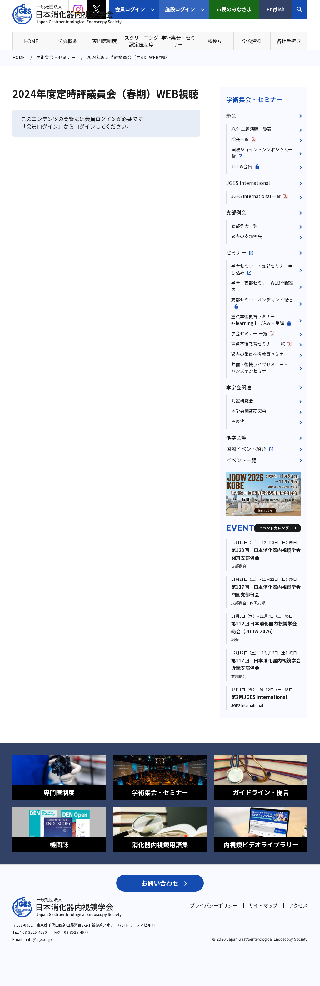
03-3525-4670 (34, 932)
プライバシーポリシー (213, 905)
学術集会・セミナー (254, 99)
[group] (268, 494)
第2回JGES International (259, 697)
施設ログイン (180, 9)
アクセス (298, 905)
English (276, 9)
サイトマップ (263, 905)
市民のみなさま (234, 9)
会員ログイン (130, 9)
